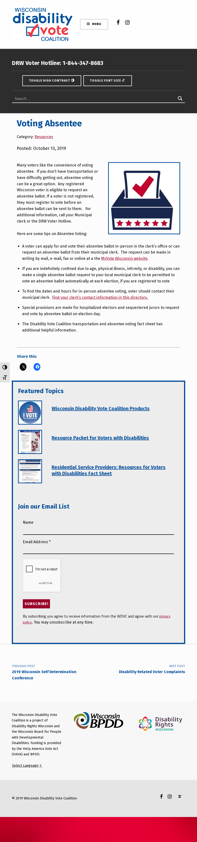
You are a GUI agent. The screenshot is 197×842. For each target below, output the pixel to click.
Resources (44, 136)
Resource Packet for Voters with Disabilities (100, 438)
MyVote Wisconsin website (124, 258)
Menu (96, 24)
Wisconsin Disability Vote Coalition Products (101, 408)
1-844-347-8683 (82, 63)
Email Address (37, 542)
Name (28, 522)
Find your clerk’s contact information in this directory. (100, 297)
